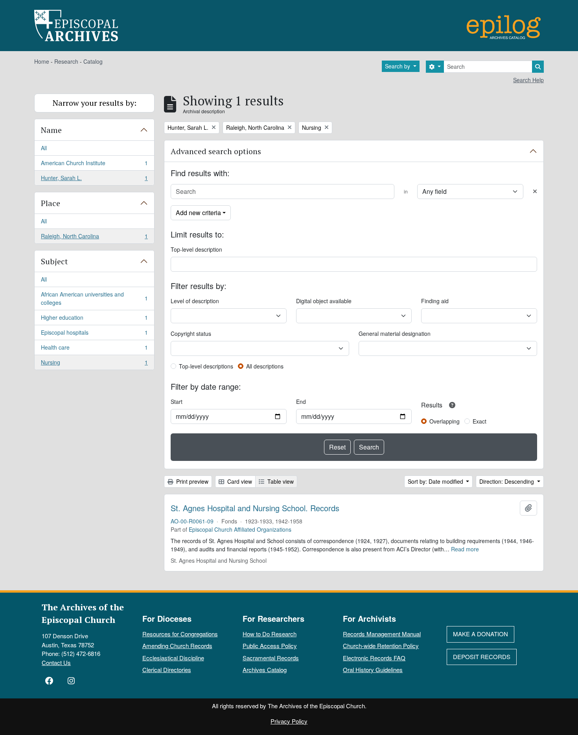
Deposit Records (481, 656)
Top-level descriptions (206, 366)
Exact (479, 421)
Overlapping (444, 421)
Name (51, 130)
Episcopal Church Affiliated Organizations (240, 529)
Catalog (93, 61)
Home (41, 61)
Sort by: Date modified (436, 481)
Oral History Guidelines (373, 669)
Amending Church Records (177, 645)
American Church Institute (94, 165)
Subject (54, 261)
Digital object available (324, 301)
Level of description (195, 301)
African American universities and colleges (94, 298)
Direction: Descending (507, 481)
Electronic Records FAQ (374, 658)
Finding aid (435, 301)
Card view (239, 481)
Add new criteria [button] (198, 212)
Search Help (528, 80)
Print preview (191, 481)
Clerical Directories (166, 669)
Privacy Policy (289, 721)
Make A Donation (480, 634)
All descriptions (264, 366)
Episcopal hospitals (94, 334)
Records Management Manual (382, 634)
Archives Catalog (265, 669)
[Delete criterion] (535, 191)
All (44, 148)
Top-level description (196, 249)
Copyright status (191, 333)
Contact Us (56, 662)
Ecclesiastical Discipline (173, 658)
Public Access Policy (270, 645)
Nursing (94, 364)
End (301, 401)
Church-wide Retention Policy (381, 645)
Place (50, 203)
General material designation (395, 333)
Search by (398, 66)
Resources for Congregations (180, 634)
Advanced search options (216, 151)
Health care (94, 349)
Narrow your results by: (94, 103)
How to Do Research (269, 634)
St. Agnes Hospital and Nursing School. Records (255, 508)
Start (176, 401)
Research (66, 61)
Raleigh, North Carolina (94, 237)
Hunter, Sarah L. (94, 179)
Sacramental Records (271, 658)
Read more (465, 549)
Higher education (94, 319)
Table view (280, 481)
